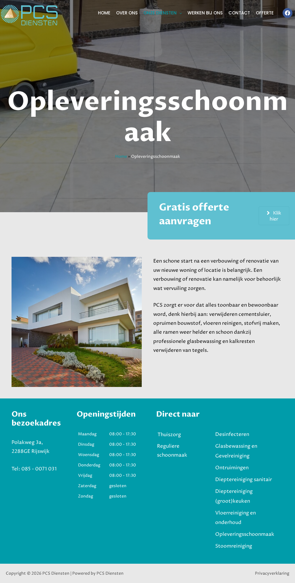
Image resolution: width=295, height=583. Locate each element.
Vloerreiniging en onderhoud (235, 518)
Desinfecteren (232, 434)
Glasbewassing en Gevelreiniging (236, 451)
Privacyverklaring (272, 573)
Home (121, 156)
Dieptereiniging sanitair (243, 479)
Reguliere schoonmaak (172, 451)
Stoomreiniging (233, 546)
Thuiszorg (169, 434)
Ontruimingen (232, 467)
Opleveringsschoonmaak (244, 534)
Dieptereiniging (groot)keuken (234, 496)
